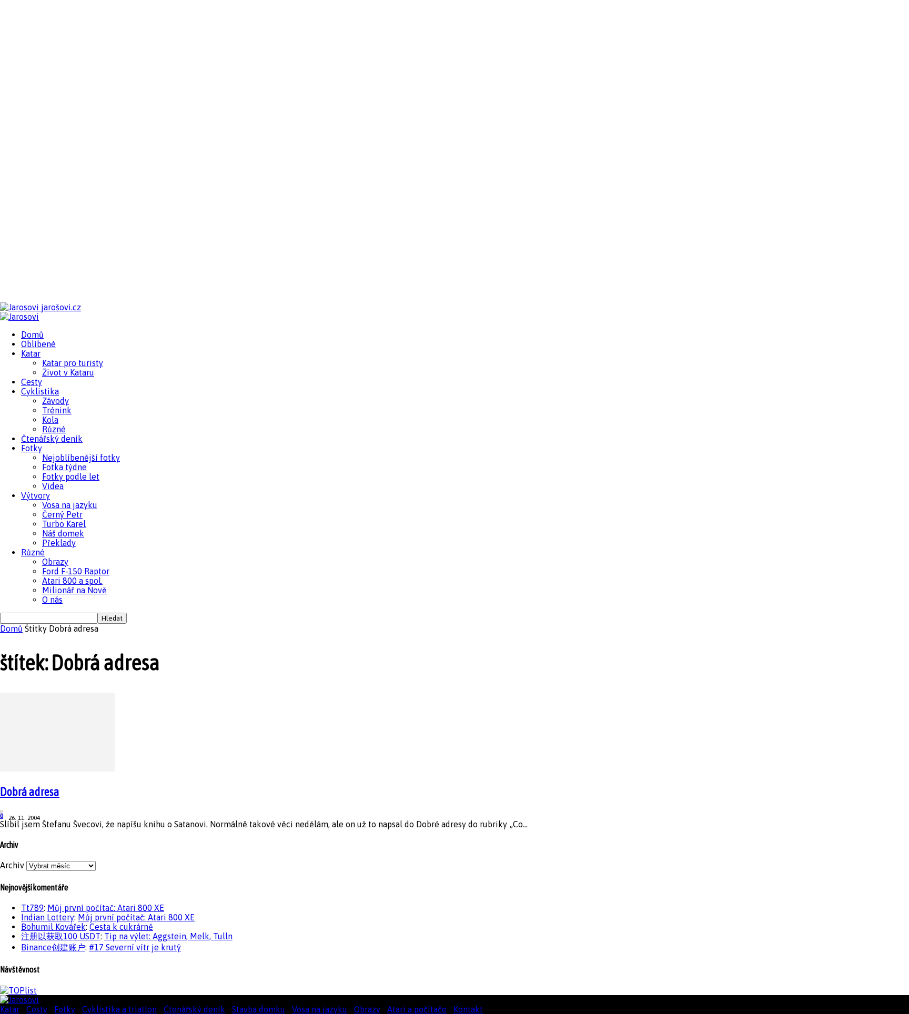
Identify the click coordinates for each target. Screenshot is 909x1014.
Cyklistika (40, 391)
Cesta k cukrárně (121, 926)
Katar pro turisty (72, 363)
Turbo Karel (64, 524)
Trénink (57, 410)
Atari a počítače (417, 1009)
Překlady (59, 542)
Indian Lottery (47, 917)
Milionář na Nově (74, 590)
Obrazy (55, 561)
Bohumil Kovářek (53, 926)
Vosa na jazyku (69, 505)
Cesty (31, 382)
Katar (31, 353)
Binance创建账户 (53, 947)
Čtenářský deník (52, 438)
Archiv (12, 865)
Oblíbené (38, 344)
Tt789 (32, 907)
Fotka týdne (64, 467)
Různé (54, 429)
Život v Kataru (68, 372)
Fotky (31, 448)
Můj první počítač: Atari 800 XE (105, 907)
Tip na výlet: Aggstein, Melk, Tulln (168, 936)
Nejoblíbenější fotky (81, 457)
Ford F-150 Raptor (75, 571)
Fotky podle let (70, 476)
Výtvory (35, 495)
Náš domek (63, 533)
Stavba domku (258, 1009)
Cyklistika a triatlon (119, 1009)
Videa (53, 486)
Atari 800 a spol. (72, 580)
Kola (50, 419)
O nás (52, 599)
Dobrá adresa (29, 791)
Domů (32, 334)
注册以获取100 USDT (60, 936)
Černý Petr (62, 514)
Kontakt (468, 1009)
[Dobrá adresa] (57, 768)
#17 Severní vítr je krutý (135, 947)
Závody (55, 400)
